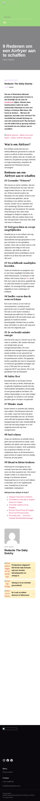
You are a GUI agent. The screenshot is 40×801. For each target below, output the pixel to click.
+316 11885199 (8, 781)
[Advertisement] (20, 619)
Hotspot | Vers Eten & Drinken (20, 497)
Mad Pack (19, 795)
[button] (5, 23)
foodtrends (9, 102)
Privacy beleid (7, 772)
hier (27, 278)
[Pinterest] (11, 760)
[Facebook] (7, 760)
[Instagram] (4, 760)
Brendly (26, 795)
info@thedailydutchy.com (11, 786)
